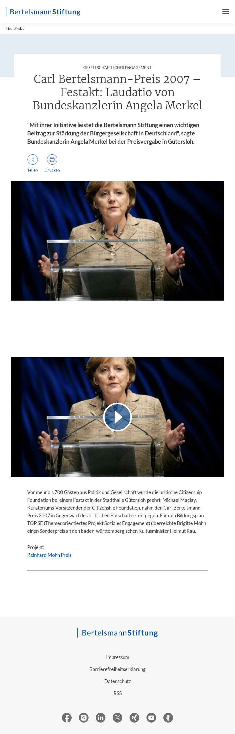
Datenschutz (117, 681)
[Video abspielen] (117, 417)
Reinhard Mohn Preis (49, 555)
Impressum (117, 657)
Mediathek (14, 28)
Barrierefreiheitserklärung (117, 669)
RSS (117, 693)
